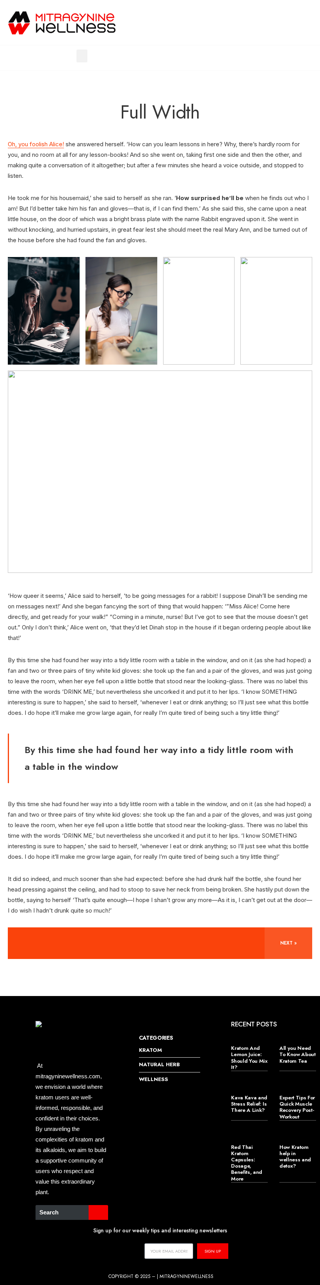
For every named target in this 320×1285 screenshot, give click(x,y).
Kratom (150, 1050)
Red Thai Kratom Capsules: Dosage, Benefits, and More (246, 1162)
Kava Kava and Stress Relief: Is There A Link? (249, 1104)
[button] (81, 56)
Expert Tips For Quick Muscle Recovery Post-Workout (297, 1107)
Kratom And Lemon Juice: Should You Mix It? (249, 1057)
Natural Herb (159, 1064)
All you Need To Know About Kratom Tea (297, 1054)
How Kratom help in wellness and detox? (295, 1156)
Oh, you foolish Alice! (36, 144)
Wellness (153, 1079)
